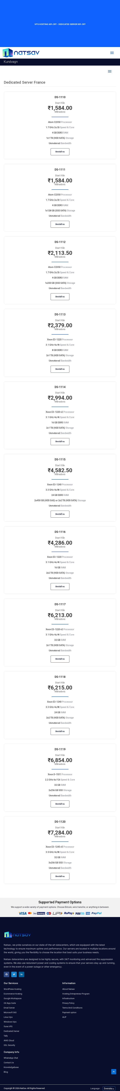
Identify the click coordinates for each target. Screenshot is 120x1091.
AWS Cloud (9, 1040)
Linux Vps (8, 1017)
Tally (6, 1036)
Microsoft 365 (10, 1012)
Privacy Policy (68, 1003)
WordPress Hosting (12, 989)
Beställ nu (60, 151)
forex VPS (8, 1026)
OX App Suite (10, 1003)
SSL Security (9, 1045)
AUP (64, 1017)
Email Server (9, 1008)
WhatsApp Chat (11, 1058)
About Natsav (68, 989)
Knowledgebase (11, 1067)
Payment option (69, 1012)
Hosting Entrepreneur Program (76, 994)
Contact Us (9, 1062)
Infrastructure (68, 998)
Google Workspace (12, 998)
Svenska (108, 1088)
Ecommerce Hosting (13, 994)
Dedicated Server (11, 1031)
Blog (6, 1072)
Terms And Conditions (72, 1008)
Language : (95, 1088)
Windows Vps (10, 1022)
